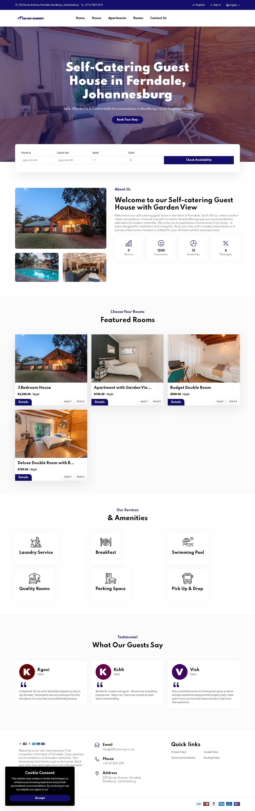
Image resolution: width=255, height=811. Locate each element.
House (96, 18)
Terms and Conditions (183, 757)
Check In (26, 152)
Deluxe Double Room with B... (46, 463)
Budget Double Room (190, 388)
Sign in (217, 5)
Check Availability (199, 160)
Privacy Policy (178, 752)
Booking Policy (212, 757)
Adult (95, 152)
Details (23, 402)
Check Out (63, 152)
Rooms (138, 18)
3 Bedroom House (34, 388)
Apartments (117, 18)
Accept (40, 798)
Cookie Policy (211, 752)
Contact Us (158, 18)
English (233, 5)
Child (131, 152)
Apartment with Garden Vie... (123, 388)
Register (200, 5)
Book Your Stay (127, 119)
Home (80, 18)
